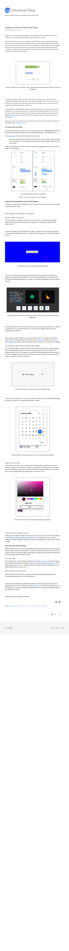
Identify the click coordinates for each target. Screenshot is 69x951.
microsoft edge (43, 606)
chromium (29, 606)
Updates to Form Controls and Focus (21, 27)
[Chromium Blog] (23, 13)
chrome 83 (23, 606)
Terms (62, 628)
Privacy (58, 628)
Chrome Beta (43, 561)
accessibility (12, 606)
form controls (35, 606)
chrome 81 (18, 606)
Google (53, 628)
